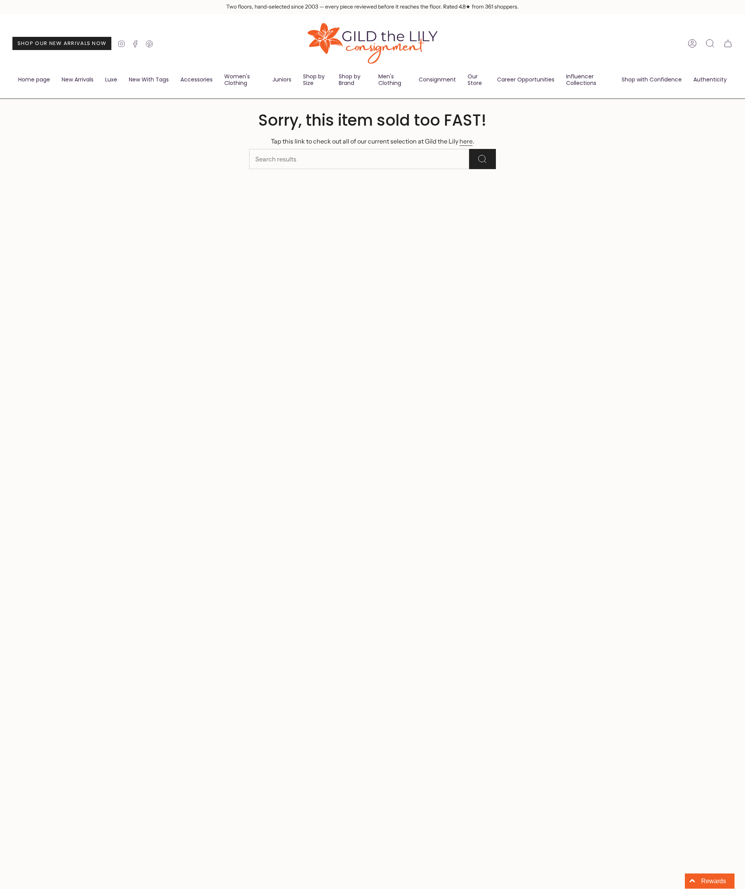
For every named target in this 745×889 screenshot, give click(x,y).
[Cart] (728, 43)
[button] (196, 80)
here (466, 141)
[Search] (482, 159)
